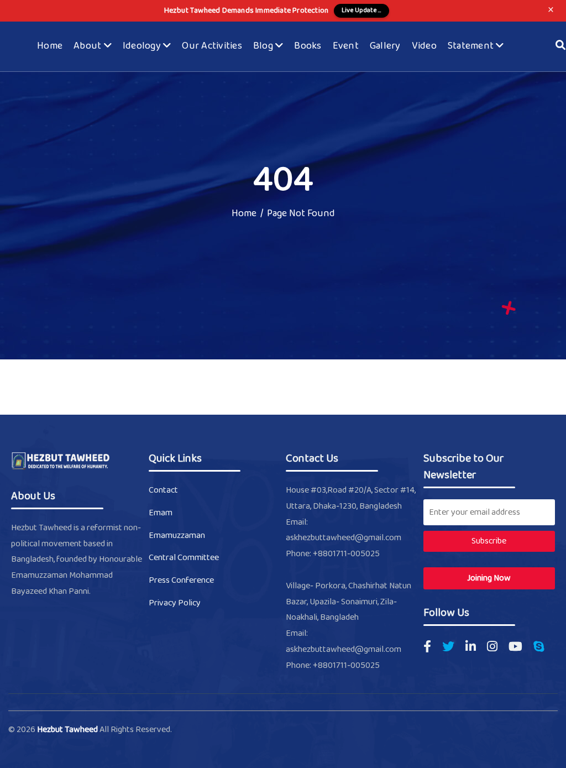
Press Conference (181, 580)
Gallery (385, 46)
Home (49, 46)
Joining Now (489, 578)
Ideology (143, 46)
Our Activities (212, 46)
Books (307, 46)
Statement (472, 46)
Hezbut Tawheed (68, 729)
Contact (163, 490)
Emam (160, 512)
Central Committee (184, 557)
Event (346, 46)
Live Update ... (361, 10)
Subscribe (488, 541)
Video (424, 46)
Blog (264, 46)
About (89, 46)
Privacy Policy (175, 602)
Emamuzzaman (177, 535)
